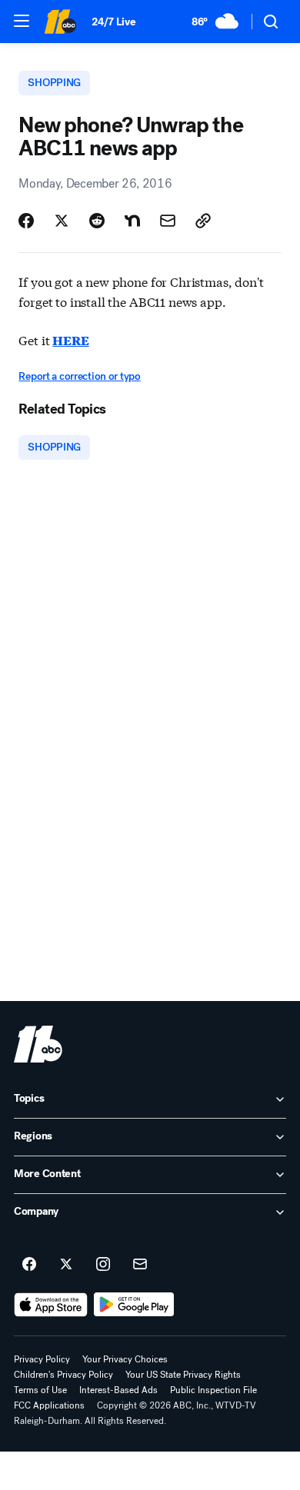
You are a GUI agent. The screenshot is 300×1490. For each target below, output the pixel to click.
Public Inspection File (213, 1390)
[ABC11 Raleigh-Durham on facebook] (29, 1264)
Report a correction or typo (79, 376)
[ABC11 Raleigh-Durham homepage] (60, 21)
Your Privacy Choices (125, 1359)
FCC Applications (49, 1405)
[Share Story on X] (61, 221)
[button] (21, 20)
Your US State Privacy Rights (183, 1374)
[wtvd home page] (38, 1044)
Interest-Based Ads (118, 1390)
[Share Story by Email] (168, 221)
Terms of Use (40, 1390)
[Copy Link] (203, 221)
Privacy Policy (42, 1359)
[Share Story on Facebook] (26, 221)
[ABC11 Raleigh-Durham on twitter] (66, 1264)
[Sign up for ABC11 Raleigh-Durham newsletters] (140, 1264)
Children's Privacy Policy (63, 1374)
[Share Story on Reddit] (97, 221)
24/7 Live (113, 22)
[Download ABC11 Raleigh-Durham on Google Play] (134, 1304)
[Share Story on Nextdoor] (132, 221)
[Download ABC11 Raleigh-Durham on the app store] (51, 1304)
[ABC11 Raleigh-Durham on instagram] (103, 1264)
